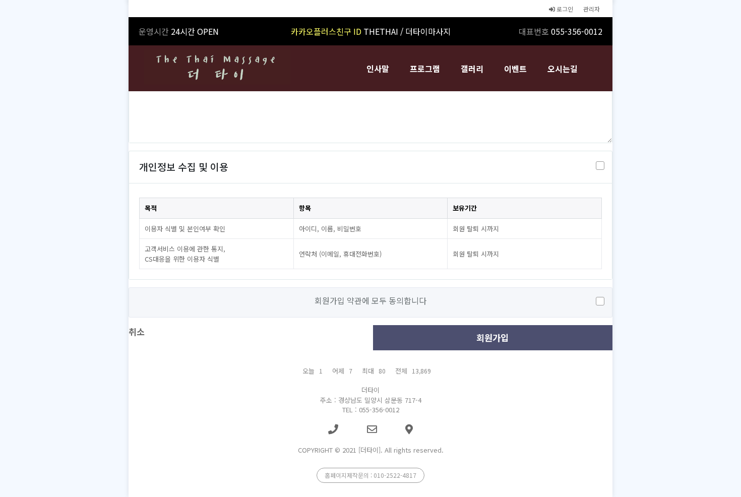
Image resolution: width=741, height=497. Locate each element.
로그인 (564, 9)
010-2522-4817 (395, 475)
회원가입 (492, 337)
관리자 (591, 9)
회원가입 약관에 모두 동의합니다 (370, 300)
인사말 (377, 69)
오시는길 (562, 69)
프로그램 (425, 69)
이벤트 (515, 69)
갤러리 (472, 69)
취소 (137, 331)
